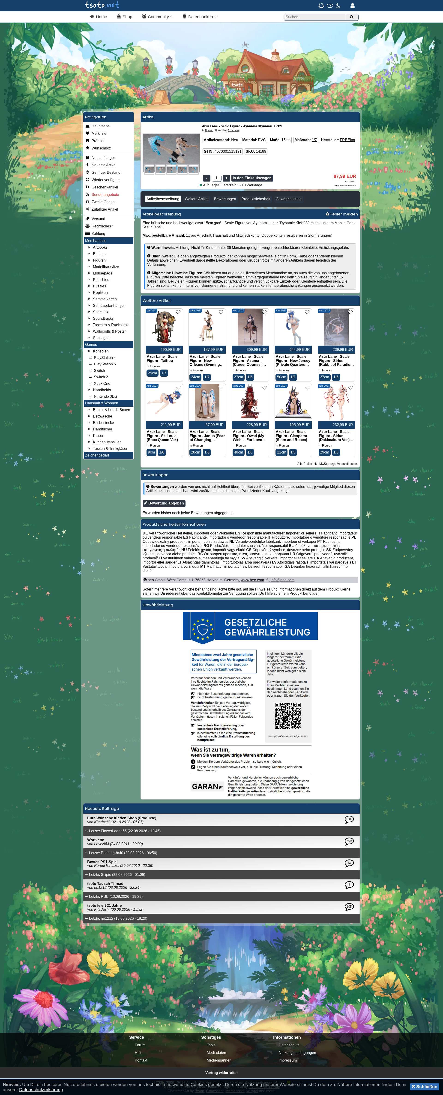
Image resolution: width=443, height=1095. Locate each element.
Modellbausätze (106, 267)
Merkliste (99, 133)
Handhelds (102, 390)
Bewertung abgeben (165, 503)
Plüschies (101, 280)
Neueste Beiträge (102, 808)
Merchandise (95, 241)
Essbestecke (103, 423)
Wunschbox (101, 148)
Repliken (100, 293)
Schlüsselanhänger (109, 305)
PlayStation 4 (105, 358)
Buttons (99, 254)
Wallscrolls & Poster (109, 331)
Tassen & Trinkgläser (110, 449)
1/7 (314, 140)
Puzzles (99, 286)
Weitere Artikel (197, 199)
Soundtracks (103, 318)
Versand (98, 219)
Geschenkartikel (105, 187)
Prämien (98, 141)
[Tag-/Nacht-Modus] (329, 5)
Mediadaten (216, 1053)
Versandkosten (348, 185)
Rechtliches (102, 226)
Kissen (98, 436)
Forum (140, 1045)
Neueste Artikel (104, 165)
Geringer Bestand (106, 172)
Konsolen (101, 351)
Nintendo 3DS (105, 396)
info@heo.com (282, 580)
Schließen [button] (426, 1086)
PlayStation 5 (105, 364)
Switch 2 (101, 377)
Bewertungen (225, 199)
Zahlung (98, 234)
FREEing (347, 140)
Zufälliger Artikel (105, 209)
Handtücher (102, 429)
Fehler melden (343, 214)
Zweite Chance (104, 202)
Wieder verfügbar (106, 180)
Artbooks (100, 247)
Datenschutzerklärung (41, 1089)
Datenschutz (289, 1045)
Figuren (99, 260)
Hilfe (138, 1053)
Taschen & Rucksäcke (111, 325)
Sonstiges (101, 338)
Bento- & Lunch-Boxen (111, 410)
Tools (211, 1045)
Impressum (288, 1060)
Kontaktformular (209, 593)
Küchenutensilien (107, 442)
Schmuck (100, 312)
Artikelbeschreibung (163, 199)
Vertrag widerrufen (221, 1073)
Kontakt (141, 1060)
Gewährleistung (289, 199)
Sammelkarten (105, 299)
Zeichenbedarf (97, 455)
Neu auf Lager (103, 158)
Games (91, 344)
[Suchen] (351, 17)
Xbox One (102, 383)
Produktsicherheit (256, 199)
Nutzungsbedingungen (297, 1053)
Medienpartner (218, 1060)
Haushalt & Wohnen (101, 403)
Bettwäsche (102, 416)
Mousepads (102, 273)
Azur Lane (233, 130)
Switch (99, 371)
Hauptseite (100, 126)
